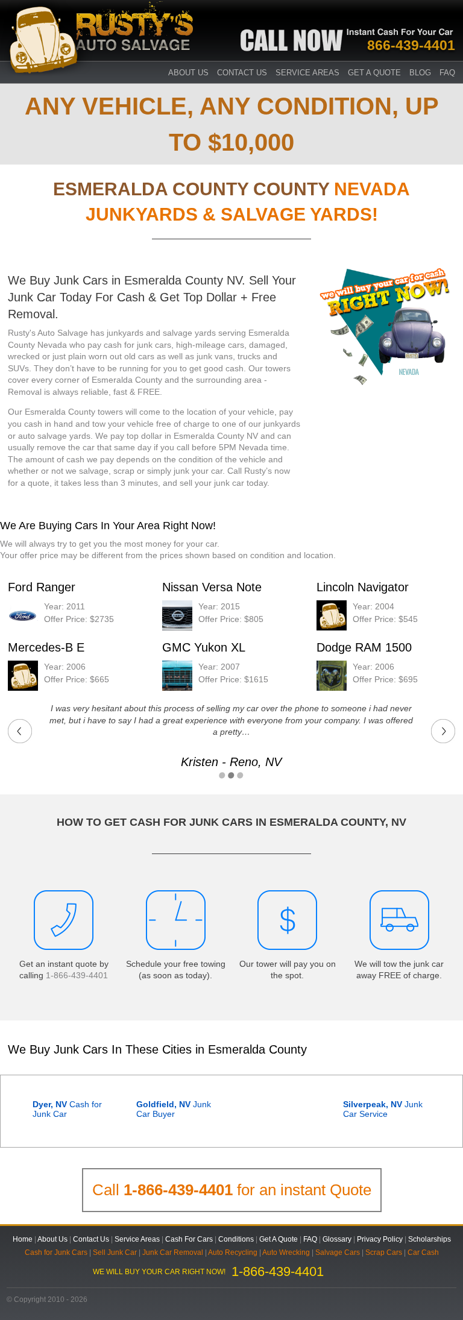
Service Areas (307, 72)
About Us (52, 1239)
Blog (420, 72)
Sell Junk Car (115, 1252)
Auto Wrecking (286, 1252)
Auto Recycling (232, 1252)
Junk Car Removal (172, 1252)
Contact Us (242, 72)
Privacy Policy (380, 1239)
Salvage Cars (337, 1252)
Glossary (337, 1239)
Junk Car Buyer (173, 1109)
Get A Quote (374, 72)
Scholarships (429, 1239)
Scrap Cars (383, 1252)
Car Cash (423, 1252)
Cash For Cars (189, 1239)
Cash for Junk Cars (56, 1252)
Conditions (236, 1239)
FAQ (447, 72)
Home (23, 1239)
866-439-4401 (411, 45)
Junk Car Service (383, 1109)
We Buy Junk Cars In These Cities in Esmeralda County (157, 1049)
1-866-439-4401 (77, 975)
